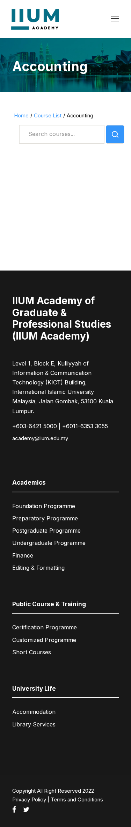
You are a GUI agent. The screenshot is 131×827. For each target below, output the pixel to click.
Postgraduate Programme (46, 530)
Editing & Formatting (38, 567)
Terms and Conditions (77, 799)
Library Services (34, 724)
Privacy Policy (29, 799)
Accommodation (34, 711)
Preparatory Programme (45, 518)
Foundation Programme (43, 506)
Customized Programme (44, 639)
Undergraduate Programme (49, 542)
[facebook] (14, 809)
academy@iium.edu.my (40, 438)
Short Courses (31, 652)
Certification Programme (44, 627)
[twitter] (26, 809)
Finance (22, 555)
